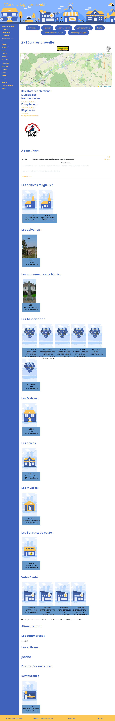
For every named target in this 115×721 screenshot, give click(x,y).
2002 (26, 102)
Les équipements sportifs (30, 116)
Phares (4, 69)
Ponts (4, 72)
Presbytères (6, 32)
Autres (4, 79)
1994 (23, 108)
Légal (101, 718)
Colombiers (6, 60)
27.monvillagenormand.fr (25, 4)
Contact (72, 718)
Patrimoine (32, 28)
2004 (30, 108)
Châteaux (5, 36)
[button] (22, 55)
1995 (23, 102)
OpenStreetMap (107, 86)
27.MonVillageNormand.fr (44, 718)
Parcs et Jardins (7, 85)
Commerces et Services (53, 32)
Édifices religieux (8, 26)
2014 (33, 108)
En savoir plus (27, 176)
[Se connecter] (113, 4)
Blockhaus (5, 66)
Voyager (47, 28)
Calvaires (5, 29)
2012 (33, 102)
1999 (26, 108)
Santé (99, 28)
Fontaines (5, 63)
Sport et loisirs (64, 28)
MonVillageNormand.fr (15, 718)
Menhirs (4, 44)
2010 (26, 113)
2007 (30, 102)
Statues (4, 76)
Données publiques (78, 32)
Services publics (83, 28)
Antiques (5, 47)
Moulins (4, 57)
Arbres (4, 88)
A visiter (5, 82)
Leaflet (101, 86)
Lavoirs (4, 53)
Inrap (3, 50)
